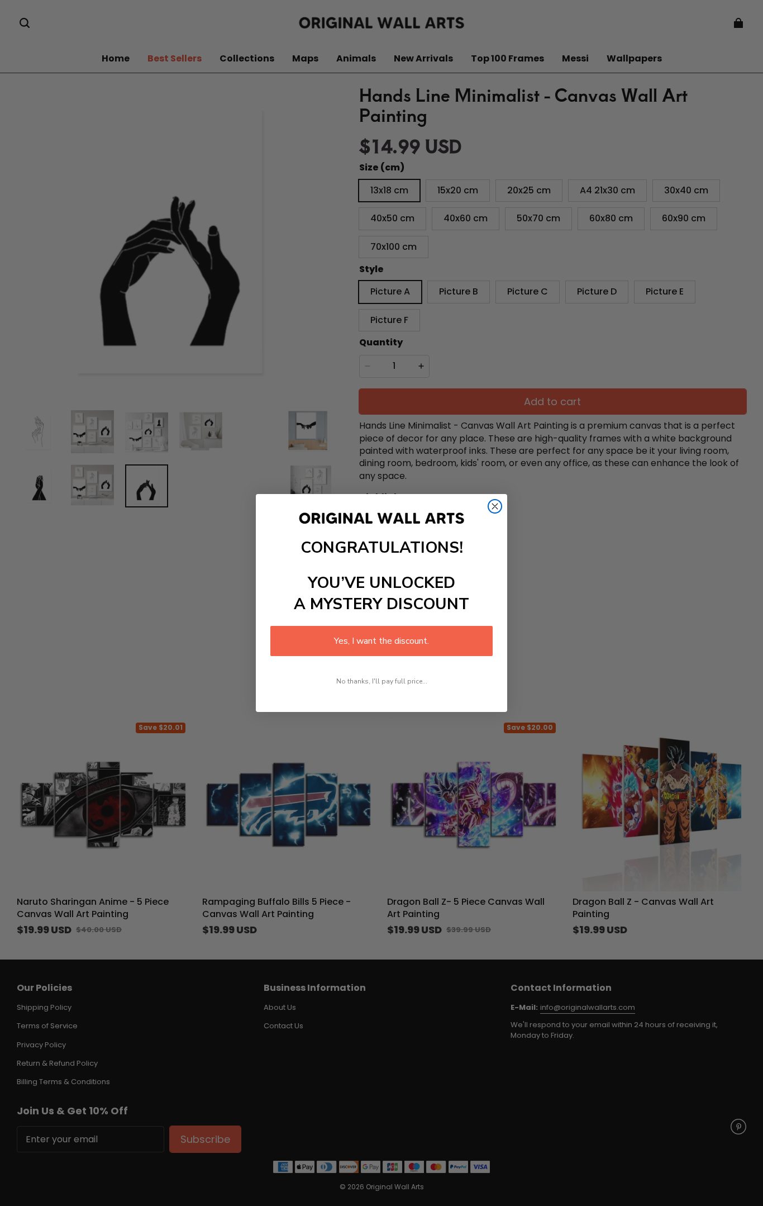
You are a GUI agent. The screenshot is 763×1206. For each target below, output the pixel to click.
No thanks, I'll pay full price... (381, 681)
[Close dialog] (495, 506)
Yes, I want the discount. (381, 641)
